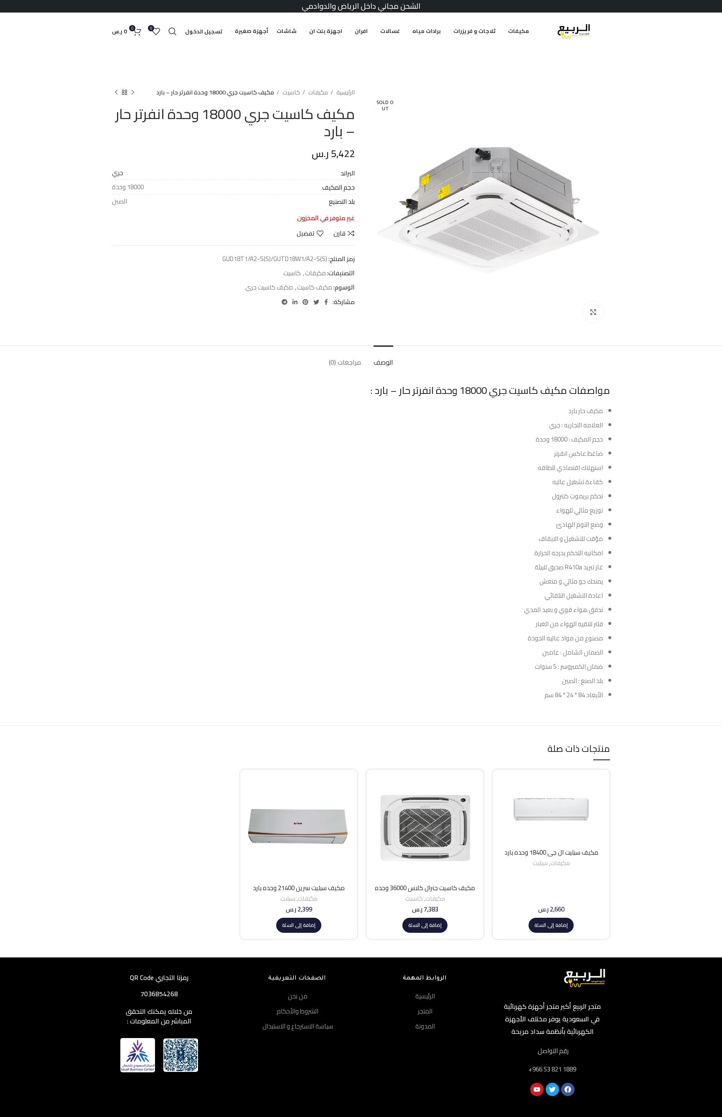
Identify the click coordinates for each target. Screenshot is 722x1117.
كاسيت (290, 92)
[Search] (172, 31)
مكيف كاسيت (314, 287)
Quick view (505, 808)
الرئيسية (345, 92)
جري (117, 173)
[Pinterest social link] (305, 302)
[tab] (383, 358)
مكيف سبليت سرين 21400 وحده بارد (299, 888)
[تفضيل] (505, 826)
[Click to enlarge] (593, 312)
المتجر (425, 1011)
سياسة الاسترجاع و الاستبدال (297, 1026)
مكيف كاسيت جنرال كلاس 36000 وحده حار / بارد (425, 891)
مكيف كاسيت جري (269, 287)
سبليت (540, 863)
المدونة (425, 1026)
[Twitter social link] (316, 302)
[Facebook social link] (326, 302)
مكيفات (317, 92)
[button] (551, 925)
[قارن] (505, 789)
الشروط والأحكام (297, 1011)
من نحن (298, 996)
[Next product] (116, 92)
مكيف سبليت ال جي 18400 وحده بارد (551, 852)
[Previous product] (133, 92)
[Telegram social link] (284, 302)
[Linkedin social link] (295, 302)
